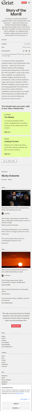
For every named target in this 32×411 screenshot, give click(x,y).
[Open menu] (29, 2)
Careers (4, 362)
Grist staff (4, 39)
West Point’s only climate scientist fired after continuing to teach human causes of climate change (16, 220)
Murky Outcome (10, 175)
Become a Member (6, 379)
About (3, 356)
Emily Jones (5, 243)
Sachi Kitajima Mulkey (7, 302)
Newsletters (4, 375)
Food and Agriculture (7, 346)
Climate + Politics (26, 47)
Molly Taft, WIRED (6, 284)
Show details (24, 399)
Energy (3, 336)
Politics (10, 179)
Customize (15, 408)
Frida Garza (7, 275)
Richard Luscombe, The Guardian (10, 225)
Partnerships (5, 364)
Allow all (16, 403)
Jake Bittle (7, 213)
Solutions (4, 340)
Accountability (5, 342)
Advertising (4, 381)
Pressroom (4, 366)
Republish (4, 384)
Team (3, 358)
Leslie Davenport (6, 293)
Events (3, 377)
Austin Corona (5, 234)
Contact (4, 360)
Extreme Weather (6, 344)
